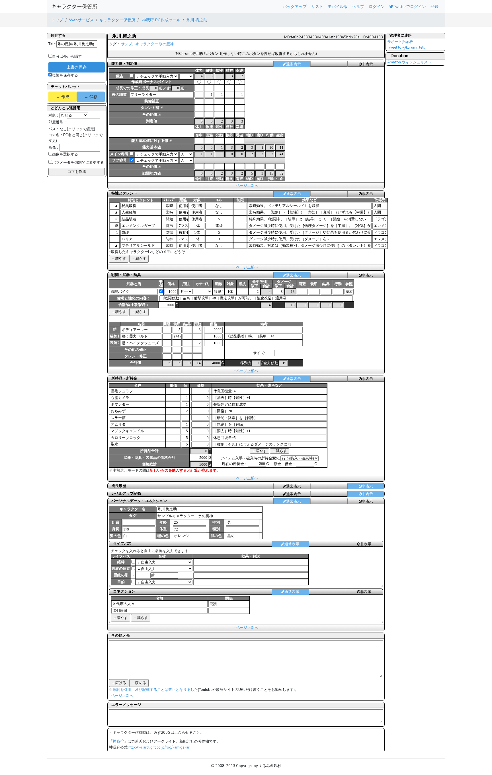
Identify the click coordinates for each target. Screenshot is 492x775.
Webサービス (81, 20)
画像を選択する (65, 154)
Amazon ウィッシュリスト (409, 62)
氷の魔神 (166, 44)
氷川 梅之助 (196, 20)
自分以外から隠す (67, 56)
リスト (317, 6)
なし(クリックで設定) (77, 129)
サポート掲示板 (400, 41)
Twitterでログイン (409, 6)
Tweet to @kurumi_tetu (406, 47)
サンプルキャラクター (139, 44)
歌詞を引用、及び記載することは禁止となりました (155, 689)
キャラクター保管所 (74, 6)
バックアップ (295, 6)
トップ (57, 20)
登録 (434, 6)
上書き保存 (77, 67)
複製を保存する (65, 75)
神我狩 (118, 741)
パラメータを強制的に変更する (78, 162)
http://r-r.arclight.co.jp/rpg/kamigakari (159, 747)
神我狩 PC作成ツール (161, 20)
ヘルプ (358, 6)
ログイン (377, 6)
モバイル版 (338, 6)
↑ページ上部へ (246, 185)
